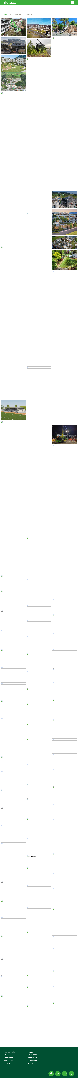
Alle (5, 14)
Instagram (71, 1073)
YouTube (64, 1073)
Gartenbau (19, 14)
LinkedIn (58, 1073)
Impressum (32, 1057)
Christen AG (10, 2)
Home (30, 1052)
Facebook (51, 1073)
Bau (11, 14)
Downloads (32, 1054)
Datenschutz (33, 1060)
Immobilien (8, 1060)
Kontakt (31, 1063)
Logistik (29, 14)
